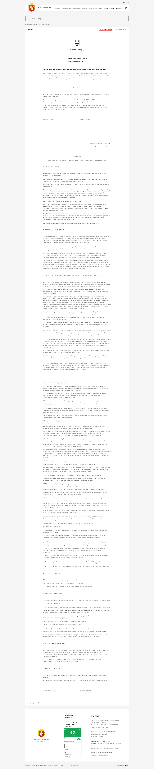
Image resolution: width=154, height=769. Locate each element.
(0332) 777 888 (106, 741)
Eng (128, 2)
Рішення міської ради (44, 24)
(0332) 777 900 (114, 748)
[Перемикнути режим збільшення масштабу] (126, 8)
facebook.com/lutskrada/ (105, 753)
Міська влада (67, 8)
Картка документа (120, 29)
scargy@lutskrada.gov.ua (98, 736)
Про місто (58, 8)
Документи (119, 8)
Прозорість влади (109, 8)
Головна (27, 24)
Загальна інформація (105, 29)
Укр (124, 2)
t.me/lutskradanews (104, 755)
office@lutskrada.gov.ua (101, 722)
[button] (34, 703)
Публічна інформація (95, 8)
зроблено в (120, 765)
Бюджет (84, 8)
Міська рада (76, 8)
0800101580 (111, 732)
